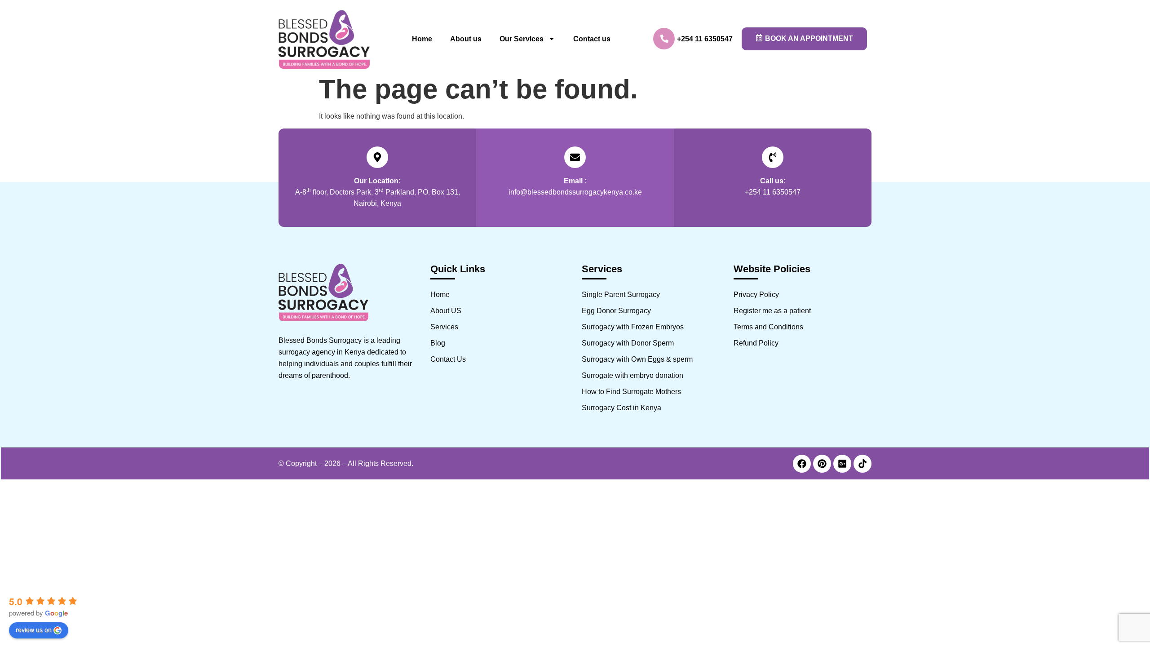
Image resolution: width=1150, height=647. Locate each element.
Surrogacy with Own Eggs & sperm (637, 359)
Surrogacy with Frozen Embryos (633, 327)
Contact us (591, 39)
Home (422, 39)
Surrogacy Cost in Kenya (621, 408)
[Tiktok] (862, 464)
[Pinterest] (822, 464)
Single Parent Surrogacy (621, 294)
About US (445, 311)
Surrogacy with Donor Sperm (628, 343)
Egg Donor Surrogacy (616, 311)
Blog (437, 343)
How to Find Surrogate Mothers (631, 391)
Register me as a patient (772, 311)
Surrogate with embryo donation (632, 375)
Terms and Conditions (768, 327)
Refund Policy (756, 343)
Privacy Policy (756, 294)
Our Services (522, 39)
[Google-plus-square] (842, 464)
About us (466, 39)
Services (444, 327)
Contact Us (448, 359)
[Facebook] (802, 464)
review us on (34, 629)
